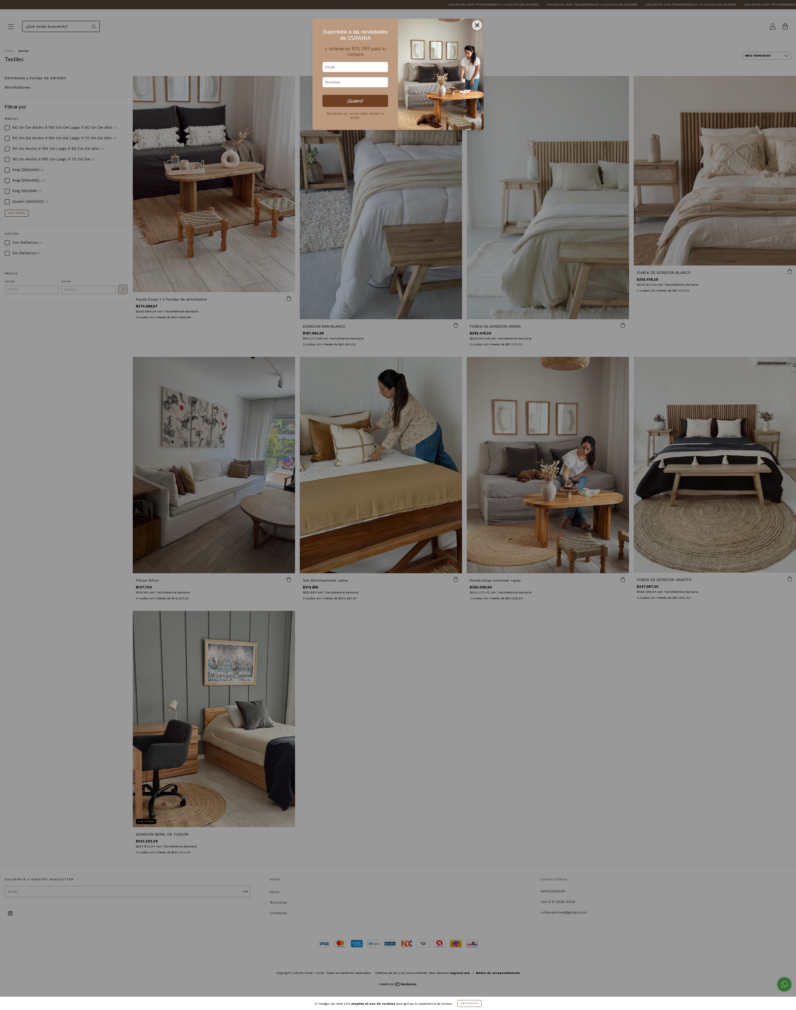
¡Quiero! (355, 101)
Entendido (469, 1003)
